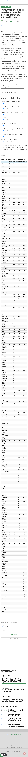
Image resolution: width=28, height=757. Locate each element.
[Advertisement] (14, 654)
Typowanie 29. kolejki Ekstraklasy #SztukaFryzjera (16, 725)
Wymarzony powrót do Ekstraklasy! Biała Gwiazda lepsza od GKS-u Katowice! (12, 680)
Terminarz (20, 745)
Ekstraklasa (6, 675)
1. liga (4, 687)
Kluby (10, 745)
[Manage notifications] (24, 753)
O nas (8, 747)
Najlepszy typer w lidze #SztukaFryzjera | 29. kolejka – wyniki (16, 720)
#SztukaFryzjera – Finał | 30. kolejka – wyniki (16, 710)
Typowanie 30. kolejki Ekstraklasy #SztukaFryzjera (16, 715)
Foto (25, 745)
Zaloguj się (19, 747)
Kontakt (13, 747)
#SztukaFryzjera (11, 622)
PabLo (10, 21)
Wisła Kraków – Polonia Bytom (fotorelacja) (13, 690)
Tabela (14, 745)
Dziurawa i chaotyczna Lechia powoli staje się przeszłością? (12, 700)
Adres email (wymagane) (8, 92)
